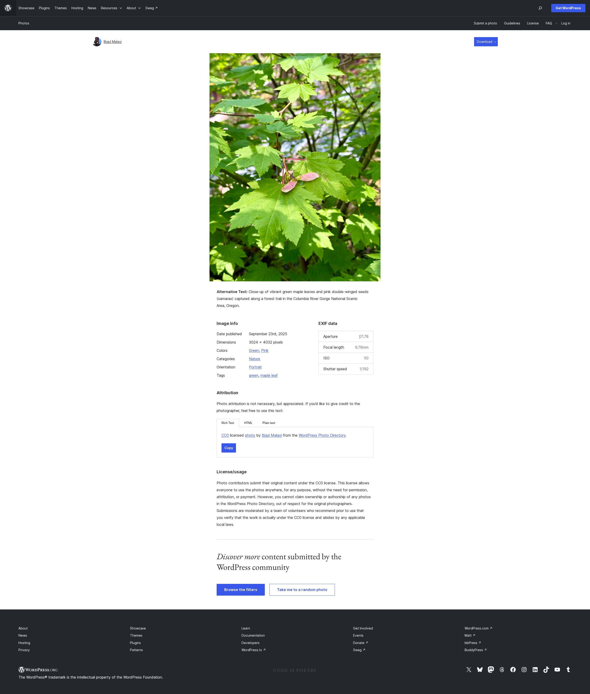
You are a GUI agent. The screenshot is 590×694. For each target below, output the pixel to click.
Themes (136, 635)
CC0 (225, 435)
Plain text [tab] (269, 423)
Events (358, 635)
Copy (228, 448)
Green (254, 350)
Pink (264, 350)
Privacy (24, 650)
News (22, 635)
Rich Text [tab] (227, 423)
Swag (359, 650)
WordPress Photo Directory (322, 435)
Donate (360, 643)
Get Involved (363, 628)
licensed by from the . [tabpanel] (283, 435)
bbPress (473, 643)
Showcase (138, 628)
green (253, 375)
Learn (246, 628)
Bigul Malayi (113, 42)
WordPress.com (479, 628)
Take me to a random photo (302, 589)
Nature (254, 358)
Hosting (24, 643)
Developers (251, 643)
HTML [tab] (248, 423)
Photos (23, 23)
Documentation (253, 635)
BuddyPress (476, 650)
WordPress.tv (254, 650)
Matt (470, 635)
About (23, 628)
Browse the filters (240, 589)
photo (250, 435)
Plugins (135, 643)
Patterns (136, 650)
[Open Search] (540, 8)
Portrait (255, 367)
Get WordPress (568, 8)
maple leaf (269, 375)
